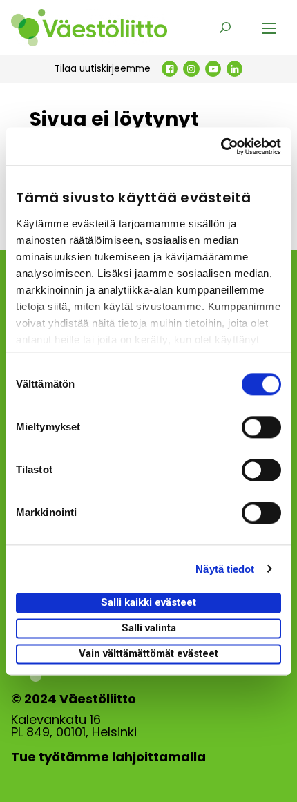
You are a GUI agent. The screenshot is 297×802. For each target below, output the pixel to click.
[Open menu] (269, 27)
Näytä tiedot (224, 569)
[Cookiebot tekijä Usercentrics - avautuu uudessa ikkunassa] (220, 146)
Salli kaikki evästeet (148, 602)
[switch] (261, 427)
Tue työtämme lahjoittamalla (108, 757)
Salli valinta (149, 628)
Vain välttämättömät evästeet (148, 653)
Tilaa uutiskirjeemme (103, 68)
